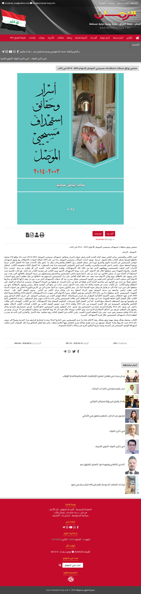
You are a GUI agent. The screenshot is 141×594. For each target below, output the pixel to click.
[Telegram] (3, 51)
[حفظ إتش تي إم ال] (32, 235)
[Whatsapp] (69, 351)
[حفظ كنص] (27, 235)
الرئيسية (134, 3)
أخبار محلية (118, 38)
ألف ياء (93, 38)
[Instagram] (6, 51)
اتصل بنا (102, 3)
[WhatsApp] (14, 51)
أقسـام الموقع (67, 510)
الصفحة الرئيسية (84, 510)
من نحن (112, 3)
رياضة (69, 38)
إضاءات (32, 38)
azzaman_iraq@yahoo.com (17, 3)
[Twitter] (74, 351)
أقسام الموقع (122, 3)
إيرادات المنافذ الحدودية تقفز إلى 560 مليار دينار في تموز (98, 485)
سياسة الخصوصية (80, 516)
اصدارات (98, 234)
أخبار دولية (105, 38)
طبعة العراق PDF (18, 38)
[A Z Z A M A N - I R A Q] (115, 20)
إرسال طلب (60, 513)
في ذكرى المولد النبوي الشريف (21, 59)
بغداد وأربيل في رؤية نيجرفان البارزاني (23, 52)
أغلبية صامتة (81, 38)
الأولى (129, 38)
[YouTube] (10, 51)
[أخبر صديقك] (37, 235)
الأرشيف (135, 45)
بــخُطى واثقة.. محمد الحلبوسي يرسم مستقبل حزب (66, 52)
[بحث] (60, 565)
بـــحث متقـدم (73, 513)
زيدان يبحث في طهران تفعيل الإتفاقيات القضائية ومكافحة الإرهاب (94, 376)
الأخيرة (51, 38)
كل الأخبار (54, 510)
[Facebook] (18, 51)
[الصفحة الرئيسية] (137, 38)
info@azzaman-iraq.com (44, 3)
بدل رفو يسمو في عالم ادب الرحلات (108, 389)
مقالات (60, 38)
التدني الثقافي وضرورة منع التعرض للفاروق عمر (102, 465)
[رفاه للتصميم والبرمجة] (70, 581)
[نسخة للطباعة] (42, 235)
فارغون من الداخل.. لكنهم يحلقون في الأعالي (103, 416)
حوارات (42, 38)
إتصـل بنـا (65, 516)
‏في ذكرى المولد (46, 59)
